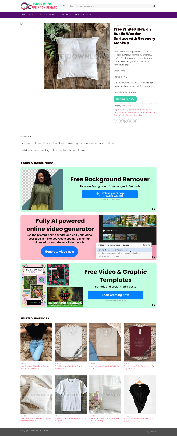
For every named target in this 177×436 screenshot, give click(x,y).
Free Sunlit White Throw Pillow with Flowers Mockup (104, 419)
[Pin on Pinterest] (130, 121)
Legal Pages (151, 431)
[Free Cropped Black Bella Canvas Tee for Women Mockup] (36, 342)
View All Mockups (83, 15)
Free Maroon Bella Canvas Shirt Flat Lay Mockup (139, 367)
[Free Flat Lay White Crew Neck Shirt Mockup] (71, 394)
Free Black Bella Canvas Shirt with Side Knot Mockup (138, 419)
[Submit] (154, 6)
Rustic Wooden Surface (123, 115)
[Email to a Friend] (125, 121)
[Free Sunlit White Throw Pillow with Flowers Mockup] (105, 394)
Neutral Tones (150, 112)
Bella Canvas (49, 15)
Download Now (125, 99)
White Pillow (137, 115)
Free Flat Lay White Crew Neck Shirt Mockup (70, 419)
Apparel (24, 15)
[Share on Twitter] (121, 121)
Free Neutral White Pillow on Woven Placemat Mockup (35, 419)
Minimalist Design (126, 112)
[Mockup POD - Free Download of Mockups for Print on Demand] (39, 6)
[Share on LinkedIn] (135, 121)
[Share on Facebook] (116, 121)
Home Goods (35, 15)
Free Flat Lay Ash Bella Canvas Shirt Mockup (105, 367)
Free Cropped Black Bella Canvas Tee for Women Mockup (34, 367)
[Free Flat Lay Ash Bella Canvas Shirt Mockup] (105, 342)
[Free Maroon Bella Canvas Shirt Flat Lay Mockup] (140, 342)
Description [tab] (25, 136)
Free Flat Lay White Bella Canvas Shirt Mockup (69, 367)
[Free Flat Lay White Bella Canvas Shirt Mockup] (71, 342)
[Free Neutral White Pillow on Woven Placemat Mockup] (36, 394)
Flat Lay (60, 15)
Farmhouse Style (134, 110)
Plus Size (69, 15)
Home (116, 25)
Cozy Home (122, 110)
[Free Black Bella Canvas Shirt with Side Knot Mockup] (140, 394)
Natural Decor (138, 112)
